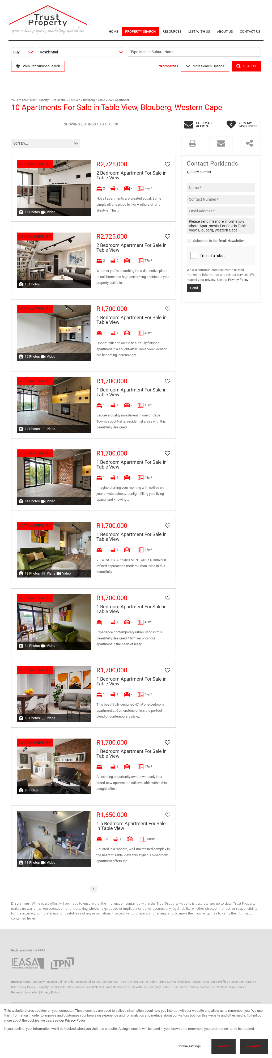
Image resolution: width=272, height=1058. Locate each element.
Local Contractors (242, 982)
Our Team (178, 987)
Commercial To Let (115, 982)
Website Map (226, 987)
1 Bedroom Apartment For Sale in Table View (131, 320)
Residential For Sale (60, 982)
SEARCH (249, 66)
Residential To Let (88, 982)
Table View (105, 100)
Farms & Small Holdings (174, 982)
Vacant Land (200, 982)
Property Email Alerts (51, 987)
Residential (59, 100)
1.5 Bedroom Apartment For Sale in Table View (131, 826)
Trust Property (39, 100)
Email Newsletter (231, 241)
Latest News (94, 987)
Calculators (75, 987)
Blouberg (89, 100)
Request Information (24, 992)
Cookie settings (189, 1046)
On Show (39, 982)
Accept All (253, 1046)
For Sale (74, 100)
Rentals (193, 987)
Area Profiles (219, 982)
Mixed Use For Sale (142, 982)
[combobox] (195, 52)
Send (194, 288)
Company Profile (159, 987)
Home (27, 982)
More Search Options (208, 66)
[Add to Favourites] (167, 164)
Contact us (207, 987)
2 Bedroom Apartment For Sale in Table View (131, 175)
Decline (223, 1046)
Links (240, 987)
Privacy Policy (238, 280)
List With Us (138, 987)
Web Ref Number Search (41, 66)
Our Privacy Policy (23, 987)
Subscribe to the (218, 241)
